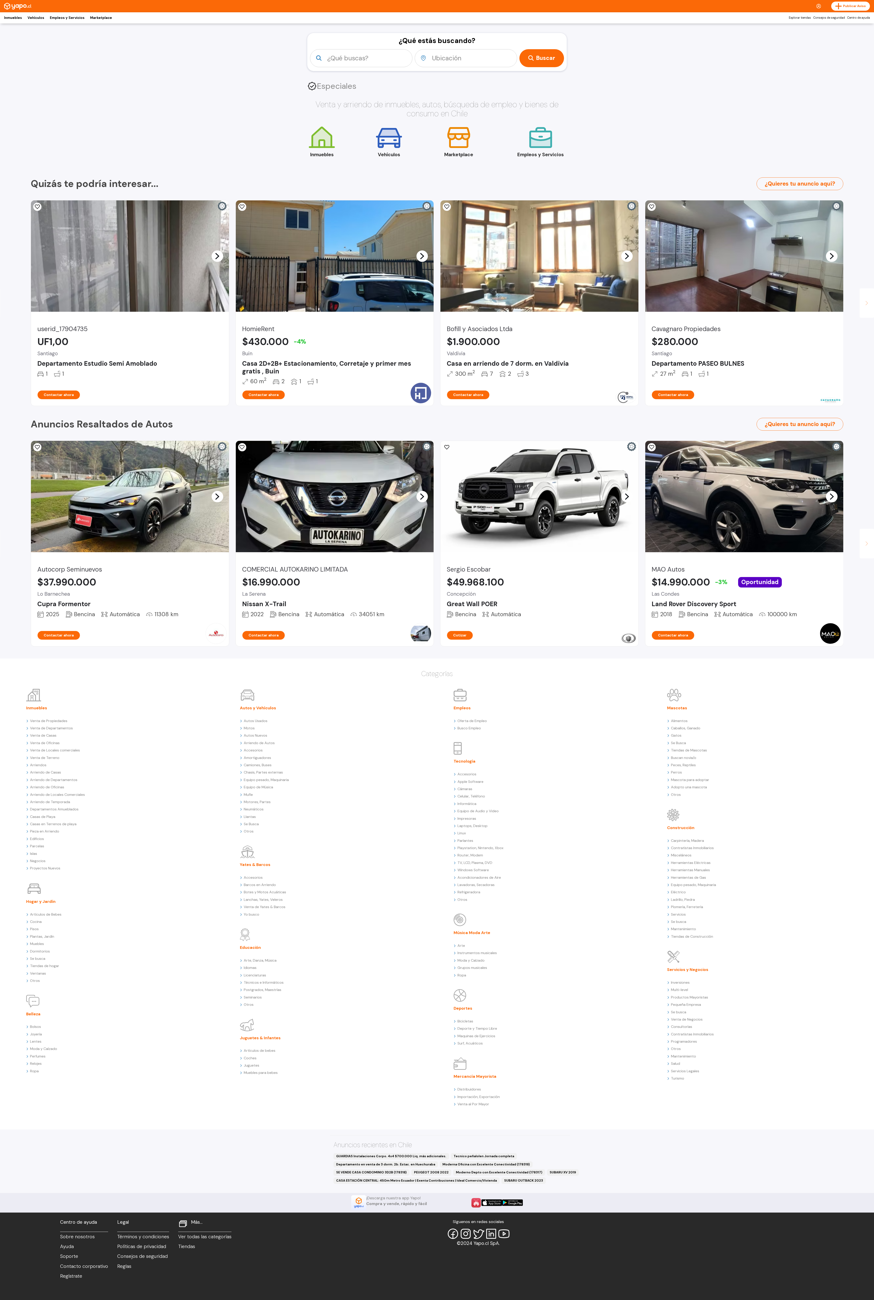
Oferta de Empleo (472, 720)
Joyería (36, 1034)
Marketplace (101, 17)
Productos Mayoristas (689, 997)
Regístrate (71, 1276)
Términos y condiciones (143, 1237)
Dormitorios (40, 951)
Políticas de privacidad (141, 1246)
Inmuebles (13, 17)
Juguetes (251, 1065)
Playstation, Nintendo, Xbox (480, 847)
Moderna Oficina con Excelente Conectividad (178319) (486, 1164)
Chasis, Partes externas (263, 772)
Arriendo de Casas (45, 772)
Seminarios (253, 997)
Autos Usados (255, 720)
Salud (675, 1063)
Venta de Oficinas (45, 743)
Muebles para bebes (261, 1072)
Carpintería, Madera (687, 840)
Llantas (250, 816)
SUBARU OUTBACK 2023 (523, 1180)
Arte (461, 945)
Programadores (684, 1041)
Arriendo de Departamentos (53, 779)
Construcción (680, 827)
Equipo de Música (258, 787)
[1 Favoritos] (37, 447)
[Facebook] (453, 1233)
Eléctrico (678, 892)
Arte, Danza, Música (260, 960)
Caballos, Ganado (685, 728)
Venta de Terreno (44, 757)
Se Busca (251, 824)
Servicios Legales (685, 1071)
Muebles (37, 943)
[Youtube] (504, 1233)
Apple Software (470, 781)
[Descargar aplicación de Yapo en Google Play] (512, 1202)
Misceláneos (681, 855)
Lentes (35, 1041)
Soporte (69, 1256)
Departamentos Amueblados (54, 809)
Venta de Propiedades (48, 720)
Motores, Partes (257, 801)
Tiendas (186, 1246)
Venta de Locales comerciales (55, 750)
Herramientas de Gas (688, 877)
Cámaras (464, 789)
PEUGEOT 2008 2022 (431, 1172)
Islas (33, 853)
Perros (676, 772)
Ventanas (38, 973)
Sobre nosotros (77, 1237)
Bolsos (35, 1026)
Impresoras (466, 818)
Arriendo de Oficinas (47, 787)
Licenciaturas (255, 975)
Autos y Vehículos (258, 708)
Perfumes (38, 1056)
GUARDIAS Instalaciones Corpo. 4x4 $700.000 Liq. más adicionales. (391, 1156)
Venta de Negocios (687, 1019)
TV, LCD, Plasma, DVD (474, 862)
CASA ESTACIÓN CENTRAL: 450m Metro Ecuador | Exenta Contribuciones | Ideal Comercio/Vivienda (416, 1180)
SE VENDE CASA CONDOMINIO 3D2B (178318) (371, 1172)
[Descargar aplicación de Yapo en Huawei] (476, 1203)
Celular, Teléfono (471, 796)
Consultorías (681, 1026)
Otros (35, 980)
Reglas (124, 1266)
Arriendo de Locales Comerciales (57, 794)
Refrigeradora (468, 892)
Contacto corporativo (84, 1266)
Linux (461, 833)
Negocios (38, 860)
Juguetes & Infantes (260, 1038)
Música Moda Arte (472, 932)
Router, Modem (470, 855)
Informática (466, 803)
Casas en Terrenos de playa (53, 824)
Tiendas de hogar (44, 965)
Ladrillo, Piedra (683, 899)
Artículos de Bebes (45, 914)
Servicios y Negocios (687, 969)
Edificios (37, 838)
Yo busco (251, 914)
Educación (250, 947)
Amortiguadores (257, 757)
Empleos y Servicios (67, 17)
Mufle (248, 794)
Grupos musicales (472, 967)
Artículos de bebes (259, 1050)
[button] (217, 256)
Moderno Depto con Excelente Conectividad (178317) (499, 1172)
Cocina (36, 921)
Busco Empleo (469, 728)
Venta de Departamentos (51, 728)
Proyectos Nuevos (45, 868)
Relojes (36, 1063)
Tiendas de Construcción (692, 936)
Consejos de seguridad (829, 18)
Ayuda (67, 1246)
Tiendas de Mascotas (689, 750)
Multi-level (679, 989)
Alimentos (679, 720)
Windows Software (473, 870)
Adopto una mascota (689, 787)
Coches (250, 1058)
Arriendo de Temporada (50, 801)
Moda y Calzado (43, 1048)
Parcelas (37, 846)
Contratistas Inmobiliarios (692, 847)
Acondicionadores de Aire (479, 877)
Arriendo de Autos (259, 743)
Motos (249, 728)
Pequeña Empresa (686, 1004)
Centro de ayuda (858, 18)
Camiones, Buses (258, 765)
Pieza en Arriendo (44, 831)
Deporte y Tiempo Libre (477, 1028)
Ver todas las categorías (204, 1237)
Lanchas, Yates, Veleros (263, 899)
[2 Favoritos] (242, 447)
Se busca (37, 958)
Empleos (462, 708)
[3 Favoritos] (37, 207)
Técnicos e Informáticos (264, 982)
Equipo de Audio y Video (478, 811)
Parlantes (465, 840)
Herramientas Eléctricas (691, 862)
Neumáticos (254, 809)
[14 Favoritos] (242, 207)
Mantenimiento (683, 929)
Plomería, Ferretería (687, 906)
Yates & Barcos (255, 864)
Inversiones (680, 982)
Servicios (678, 914)
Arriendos (38, 765)
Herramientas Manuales (690, 870)
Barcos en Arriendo (260, 884)
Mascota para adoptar (690, 779)
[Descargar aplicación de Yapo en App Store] (491, 1202)
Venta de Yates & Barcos (264, 906)
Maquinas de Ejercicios (476, 1036)
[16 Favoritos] (652, 207)
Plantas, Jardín (42, 936)
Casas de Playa (42, 816)
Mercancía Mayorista (475, 1076)
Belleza (33, 1014)
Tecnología (464, 761)
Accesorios (253, 750)
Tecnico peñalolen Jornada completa (484, 1156)
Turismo (677, 1078)
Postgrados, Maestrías (262, 989)
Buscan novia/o (683, 757)
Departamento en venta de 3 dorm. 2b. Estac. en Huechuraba (385, 1164)
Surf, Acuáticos (470, 1043)
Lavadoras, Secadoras (476, 884)
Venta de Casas (43, 735)
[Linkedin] (491, 1233)
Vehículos (36, 17)
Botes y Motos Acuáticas (265, 892)
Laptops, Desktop (472, 825)
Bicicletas (465, 1021)
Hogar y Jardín (41, 901)
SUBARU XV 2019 (563, 1172)
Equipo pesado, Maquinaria (266, 779)
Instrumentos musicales (477, 952)
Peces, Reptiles (683, 765)
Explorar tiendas (800, 18)
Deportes (463, 1008)
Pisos (34, 929)
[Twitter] (478, 1233)
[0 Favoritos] (447, 207)
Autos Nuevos (255, 735)
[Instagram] (465, 1233)
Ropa (34, 1071)
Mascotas (677, 708)
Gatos (676, 735)
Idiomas (250, 967)
